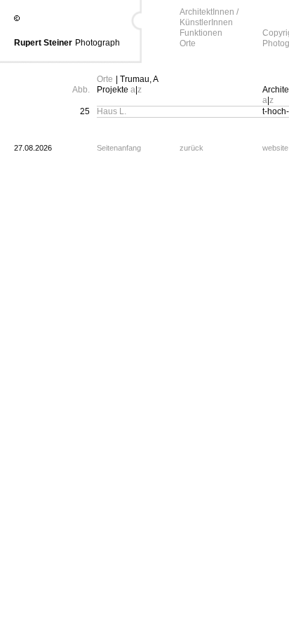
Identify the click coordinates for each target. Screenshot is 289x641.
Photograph (97, 43)
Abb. (81, 90)
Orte (188, 43)
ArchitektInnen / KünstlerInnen (209, 17)
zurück (191, 148)
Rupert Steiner (43, 43)
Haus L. (111, 111)
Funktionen (201, 33)
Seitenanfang (119, 148)
